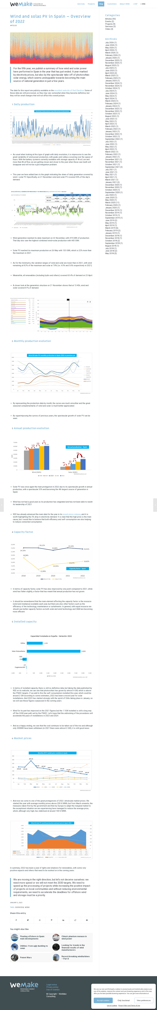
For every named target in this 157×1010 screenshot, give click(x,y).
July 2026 (109, 42)
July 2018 (109, 248)
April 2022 (109, 149)
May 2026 (109, 48)
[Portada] (51, 48)
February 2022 (111, 154)
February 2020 (111, 205)
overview (19, 907)
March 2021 (110, 180)
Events (108, 21)
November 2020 (112, 187)
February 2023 (111, 129)
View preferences (144, 1000)
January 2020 (111, 208)
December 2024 (112, 83)
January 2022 (111, 157)
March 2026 (110, 53)
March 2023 (110, 126)
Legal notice (51, 984)
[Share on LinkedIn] (63, 920)
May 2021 (109, 174)
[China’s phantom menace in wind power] (155, 505)
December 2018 (112, 236)
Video (107, 29)
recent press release (72, 514)
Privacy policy (52, 987)
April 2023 (109, 124)
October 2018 (111, 241)
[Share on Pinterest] (51, 920)
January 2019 (111, 233)
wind (27, 907)
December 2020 (112, 185)
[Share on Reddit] (75, 920)
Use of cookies (112, 1005)
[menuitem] (81, 4)
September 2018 (112, 243)
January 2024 (111, 106)
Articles (13, 26)
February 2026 (111, 55)
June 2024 (109, 93)
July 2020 (109, 195)
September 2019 (112, 218)
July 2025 (109, 68)
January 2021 (111, 182)
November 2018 (112, 238)
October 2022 (111, 136)
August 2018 (110, 246)
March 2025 (110, 75)
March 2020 (110, 202)
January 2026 (111, 58)
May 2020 (109, 200)
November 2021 (112, 162)
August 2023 (110, 116)
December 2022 (112, 134)
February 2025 (111, 78)
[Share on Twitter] (28, 920)
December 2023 (112, 108)
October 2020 (111, 190)
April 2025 (109, 73)
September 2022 (112, 139)
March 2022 (110, 152)
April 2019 (109, 225)
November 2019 (112, 213)
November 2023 (112, 111)
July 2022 (109, 141)
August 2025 (110, 65)
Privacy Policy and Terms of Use (129, 1005)
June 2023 (109, 119)
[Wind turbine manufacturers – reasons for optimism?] (2, 505)
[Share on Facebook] (16, 920)
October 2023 (111, 113)
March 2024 (110, 101)
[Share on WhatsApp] (40, 920)
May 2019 (109, 223)
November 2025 (112, 63)
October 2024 (111, 88)
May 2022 (109, 147)
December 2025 (112, 60)
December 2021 (112, 159)
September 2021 (112, 167)
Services (109, 26)
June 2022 (109, 144)
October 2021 (111, 164)
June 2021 (109, 172)
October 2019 (111, 215)
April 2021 (109, 177)
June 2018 (109, 251)
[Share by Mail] (87, 920)
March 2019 (110, 228)
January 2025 (111, 81)
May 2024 (109, 96)
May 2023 (109, 121)
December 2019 (112, 210)
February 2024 (111, 103)
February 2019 (111, 230)
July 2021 (109, 169)
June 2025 (109, 70)
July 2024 (109, 91)
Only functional (124, 1000)
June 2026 (109, 45)
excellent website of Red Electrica (69, 90)
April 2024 (109, 98)
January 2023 (111, 131)
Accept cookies (103, 1000)
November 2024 (112, 86)
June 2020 (109, 197)
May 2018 (109, 253)
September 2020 (112, 192)
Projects (108, 24)
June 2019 (109, 220)
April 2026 (109, 50)
